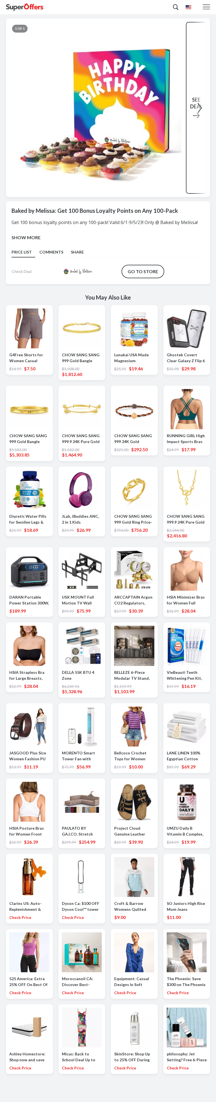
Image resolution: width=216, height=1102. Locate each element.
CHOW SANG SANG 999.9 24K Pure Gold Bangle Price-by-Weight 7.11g (81, 438)
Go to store (143, 271)
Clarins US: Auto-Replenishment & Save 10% (25, 906)
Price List (22, 252)
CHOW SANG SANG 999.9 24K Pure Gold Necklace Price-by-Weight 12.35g (185, 519)
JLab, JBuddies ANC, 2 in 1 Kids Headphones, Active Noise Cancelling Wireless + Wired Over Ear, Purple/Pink (81, 519)
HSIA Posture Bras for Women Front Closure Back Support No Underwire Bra (26, 831)
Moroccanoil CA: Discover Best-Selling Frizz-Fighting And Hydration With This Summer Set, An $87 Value (81, 981)
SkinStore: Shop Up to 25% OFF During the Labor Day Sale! (132, 1057)
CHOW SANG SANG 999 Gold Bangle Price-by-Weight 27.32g (28, 438)
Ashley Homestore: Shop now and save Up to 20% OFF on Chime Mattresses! (27, 1057)
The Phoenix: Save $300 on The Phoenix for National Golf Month (186, 981)
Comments (51, 252)
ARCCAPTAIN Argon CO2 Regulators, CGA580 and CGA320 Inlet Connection (134, 600)
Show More (26, 237)
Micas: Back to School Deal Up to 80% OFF (78, 1057)
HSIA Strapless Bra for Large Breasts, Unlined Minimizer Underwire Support (27, 675)
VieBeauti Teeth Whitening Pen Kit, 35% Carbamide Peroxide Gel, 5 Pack (186, 675)
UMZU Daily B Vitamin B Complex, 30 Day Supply (185, 831)
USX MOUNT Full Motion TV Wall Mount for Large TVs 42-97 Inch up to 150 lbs (81, 600)
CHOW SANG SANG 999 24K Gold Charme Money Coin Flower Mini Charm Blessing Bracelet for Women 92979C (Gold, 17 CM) (133, 438)
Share (77, 252)
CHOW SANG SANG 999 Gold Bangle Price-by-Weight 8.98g (81, 358)
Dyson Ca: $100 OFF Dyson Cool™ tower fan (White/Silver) (80, 906)
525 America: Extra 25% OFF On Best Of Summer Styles (28, 981)
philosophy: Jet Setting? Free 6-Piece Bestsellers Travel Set (187, 1057)
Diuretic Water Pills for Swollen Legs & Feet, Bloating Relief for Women (28, 519)
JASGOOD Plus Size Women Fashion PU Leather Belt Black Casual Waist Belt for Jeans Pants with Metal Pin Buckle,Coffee (29, 756)
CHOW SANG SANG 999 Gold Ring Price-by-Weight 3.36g (133, 519)
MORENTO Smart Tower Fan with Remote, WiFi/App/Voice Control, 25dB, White (82, 756)
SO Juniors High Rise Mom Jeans (186, 906)
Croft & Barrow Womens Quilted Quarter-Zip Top (130, 906)
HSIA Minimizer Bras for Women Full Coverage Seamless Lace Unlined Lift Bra (186, 600)
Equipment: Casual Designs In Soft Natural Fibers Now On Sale (132, 981)
